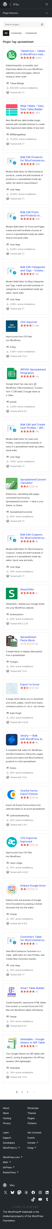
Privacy (7, 1123)
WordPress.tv (11, 1147)
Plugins (31, 1118)
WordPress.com (13, 1157)
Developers (9, 1142)
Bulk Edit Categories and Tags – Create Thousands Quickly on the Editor (32, 269)
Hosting (7, 1118)
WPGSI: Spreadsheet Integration (33, 371)
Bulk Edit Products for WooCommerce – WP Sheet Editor (33, 159)
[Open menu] (47, 4)
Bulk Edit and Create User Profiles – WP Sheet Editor (32, 426)
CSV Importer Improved (28, 840)
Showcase (33, 1108)
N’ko (12, 1185)
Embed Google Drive (33, 885)
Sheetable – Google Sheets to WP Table (32, 1041)
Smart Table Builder (32, 988)
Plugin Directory (10, 13)
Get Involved (34, 1132)
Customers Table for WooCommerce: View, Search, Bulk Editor (32, 938)
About (6, 1108)
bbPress (9, 1167)
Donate (32, 1142)
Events (31, 1137)
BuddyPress (11, 1172)
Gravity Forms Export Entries (29, 792)
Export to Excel (29, 684)
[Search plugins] (42, 24)
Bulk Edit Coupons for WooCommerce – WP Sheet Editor (33, 536)
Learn (6, 1132)
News (6, 1113)
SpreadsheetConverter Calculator (33, 481)
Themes (31, 1113)
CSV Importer (28, 322)
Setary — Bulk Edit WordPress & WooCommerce (31, 737)
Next (34, 1092)
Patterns (32, 1123)
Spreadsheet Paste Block (28, 638)
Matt (7, 1162)
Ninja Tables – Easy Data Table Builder (32, 107)
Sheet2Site (27, 589)
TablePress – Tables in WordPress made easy (32, 52)
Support (7, 1137)
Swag (31, 1147)
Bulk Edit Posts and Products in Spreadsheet (29, 214)
